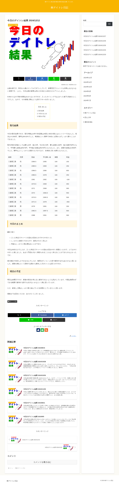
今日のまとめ (43, 113)
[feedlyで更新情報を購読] (42, 330)
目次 (39, 107)
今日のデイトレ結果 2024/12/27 (95, 36)
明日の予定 (42, 116)
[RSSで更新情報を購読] (46, 330)
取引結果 (41, 110)
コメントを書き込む (42, 462)
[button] (65, 79)
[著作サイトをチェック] (38, 330)
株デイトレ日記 (13, 301)
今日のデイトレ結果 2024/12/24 (95, 50)
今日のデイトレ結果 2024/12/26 (95, 41)
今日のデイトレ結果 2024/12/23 (95, 54)
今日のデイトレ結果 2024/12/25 (95, 45)
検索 (84, 20)
